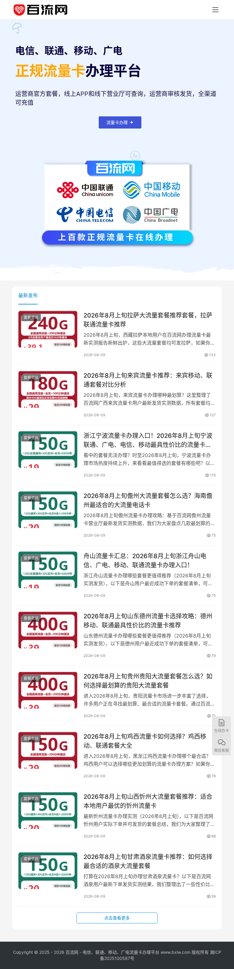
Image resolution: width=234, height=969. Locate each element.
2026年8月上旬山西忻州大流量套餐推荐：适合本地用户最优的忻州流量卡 (147, 801)
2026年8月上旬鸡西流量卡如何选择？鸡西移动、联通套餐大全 (144, 741)
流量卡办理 (117, 122)
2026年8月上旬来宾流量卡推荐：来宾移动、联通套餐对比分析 (147, 380)
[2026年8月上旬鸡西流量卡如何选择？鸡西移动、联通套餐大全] (47, 750)
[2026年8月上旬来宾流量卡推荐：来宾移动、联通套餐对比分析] (47, 389)
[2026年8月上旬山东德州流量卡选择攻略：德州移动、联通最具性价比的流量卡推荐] (47, 630)
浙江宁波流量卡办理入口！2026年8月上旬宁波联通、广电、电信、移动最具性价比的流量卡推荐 (147, 440)
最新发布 (28, 295)
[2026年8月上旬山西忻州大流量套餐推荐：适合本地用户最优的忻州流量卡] (47, 810)
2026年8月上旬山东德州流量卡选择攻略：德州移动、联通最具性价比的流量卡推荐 (147, 621)
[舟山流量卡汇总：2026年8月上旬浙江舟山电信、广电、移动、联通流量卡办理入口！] (47, 570)
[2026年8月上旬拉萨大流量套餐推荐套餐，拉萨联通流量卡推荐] (47, 329)
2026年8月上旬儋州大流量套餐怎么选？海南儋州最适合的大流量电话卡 (147, 500)
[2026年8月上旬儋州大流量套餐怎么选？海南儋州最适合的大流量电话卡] (47, 509)
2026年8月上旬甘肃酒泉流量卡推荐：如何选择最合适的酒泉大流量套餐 (147, 861)
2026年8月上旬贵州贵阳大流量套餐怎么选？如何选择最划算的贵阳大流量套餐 (147, 681)
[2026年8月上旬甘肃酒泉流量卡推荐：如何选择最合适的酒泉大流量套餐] (47, 870)
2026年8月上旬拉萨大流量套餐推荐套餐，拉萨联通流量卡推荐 (147, 320)
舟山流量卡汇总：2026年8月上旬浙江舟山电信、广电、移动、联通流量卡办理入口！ (144, 560)
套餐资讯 (31, 317)
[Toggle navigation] (215, 9)
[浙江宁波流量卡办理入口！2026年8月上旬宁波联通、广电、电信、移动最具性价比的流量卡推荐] (47, 449)
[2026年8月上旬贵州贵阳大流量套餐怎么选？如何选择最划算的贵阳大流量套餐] (47, 690)
